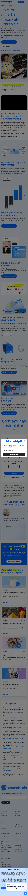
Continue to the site (14, 454)
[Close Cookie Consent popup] (26, 869)
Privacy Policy (20, 873)
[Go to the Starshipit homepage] (14, 441)
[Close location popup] (24, 440)
